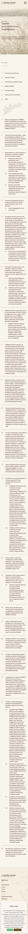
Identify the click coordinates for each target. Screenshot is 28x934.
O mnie (3, 887)
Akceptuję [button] (10, 929)
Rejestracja (4, 898)
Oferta (3, 889)
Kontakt (3, 891)
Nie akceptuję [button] (18, 929)
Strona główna (5, 884)
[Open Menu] (25, 3)
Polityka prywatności (6, 896)
